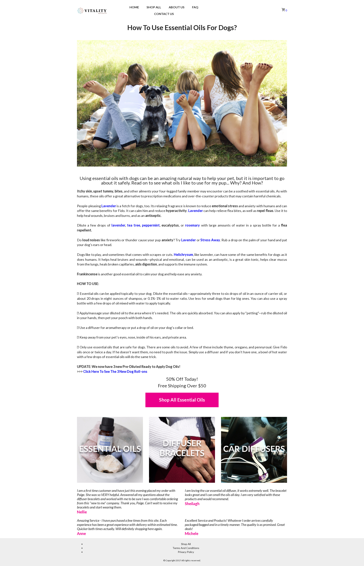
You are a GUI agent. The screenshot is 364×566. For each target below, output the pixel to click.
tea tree (133, 225)
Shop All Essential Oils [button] (182, 400)
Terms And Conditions (186, 548)
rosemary (192, 225)
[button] (272, 10)
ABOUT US (176, 7)
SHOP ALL (154, 7)
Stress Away (210, 240)
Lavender (108, 206)
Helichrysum (183, 254)
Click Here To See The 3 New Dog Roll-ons (115, 371)
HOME (134, 7)
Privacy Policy (186, 552)
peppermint (151, 225)
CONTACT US (164, 14)
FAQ (195, 7)
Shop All (186, 544)
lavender (118, 225)
